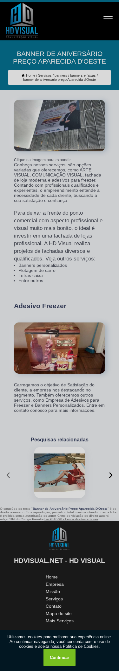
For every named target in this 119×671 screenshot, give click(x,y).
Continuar (59, 657)
